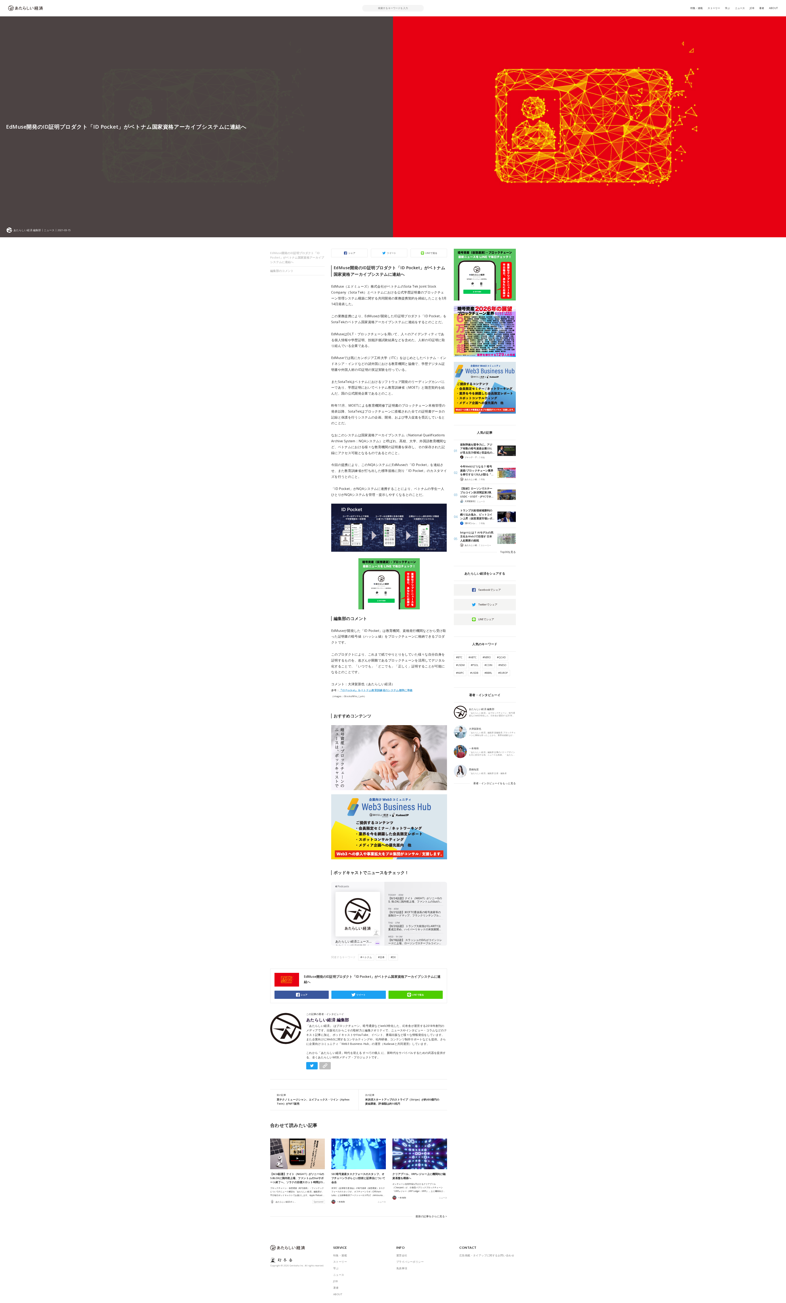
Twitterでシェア (487, 604)
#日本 (381, 957)
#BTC (459, 657)
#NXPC (460, 673)
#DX (393, 957)
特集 (483, 457)
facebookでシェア (489, 590)
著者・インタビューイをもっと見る (494, 783)
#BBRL (488, 673)
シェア (351, 252)
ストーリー (714, 8)
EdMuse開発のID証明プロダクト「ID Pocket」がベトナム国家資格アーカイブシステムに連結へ (297, 257)
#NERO (487, 657)
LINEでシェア (486, 619)
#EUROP (503, 673)
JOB (752, 8)
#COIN (488, 665)
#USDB (474, 673)
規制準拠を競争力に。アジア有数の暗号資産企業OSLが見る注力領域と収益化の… (477, 448)
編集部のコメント (282, 271)
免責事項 (401, 1268)
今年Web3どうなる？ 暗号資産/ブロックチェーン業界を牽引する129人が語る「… (476, 470)
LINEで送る (431, 252)
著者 (761, 8)
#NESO (502, 665)
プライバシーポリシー (410, 1262)
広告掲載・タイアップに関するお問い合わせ (486, 1255)
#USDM (460, 665)
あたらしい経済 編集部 (327, 1020)
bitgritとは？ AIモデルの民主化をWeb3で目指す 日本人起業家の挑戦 (477, 536)
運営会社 (401, 1255)
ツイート (391, 252)
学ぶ (727, 8)
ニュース (740, 8)
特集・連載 (696, 8)
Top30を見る (508, 552)
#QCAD (501, 657)
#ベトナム (366, 957)
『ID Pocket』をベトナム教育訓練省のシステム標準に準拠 (375, 690)
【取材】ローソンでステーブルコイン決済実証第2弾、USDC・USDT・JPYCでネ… (477, 492)
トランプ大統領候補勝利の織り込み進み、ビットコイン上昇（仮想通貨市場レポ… (477, 514)
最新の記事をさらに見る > (431, 1216)
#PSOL (474, 665)
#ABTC (473, 657)
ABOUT (773, 8)
